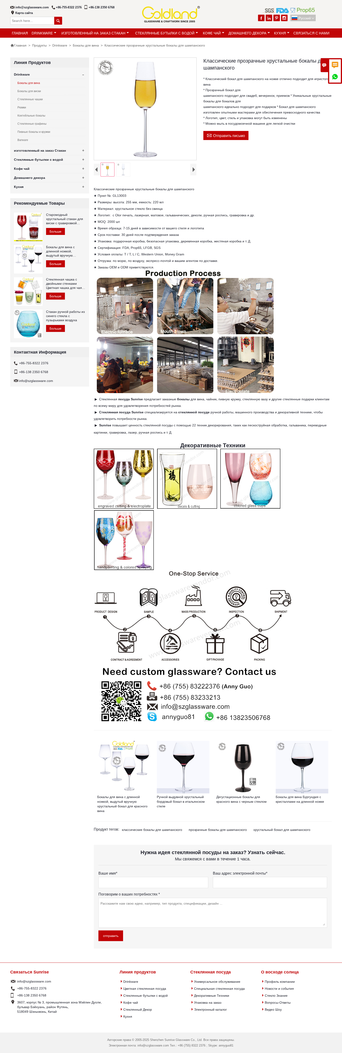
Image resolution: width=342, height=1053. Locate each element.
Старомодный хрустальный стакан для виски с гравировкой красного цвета (64, 219)
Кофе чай (212, 33)
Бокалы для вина (86, 45)
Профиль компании (280, 981)
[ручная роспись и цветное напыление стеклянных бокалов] (124, 568)
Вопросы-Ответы (278, 1002)
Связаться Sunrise (29, 972)
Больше (55, 231)
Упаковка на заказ (207, 1002)
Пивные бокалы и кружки (33, 132)
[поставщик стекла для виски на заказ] (193, 662)
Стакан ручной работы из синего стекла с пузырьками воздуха (65, 316)
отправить (110, 936)
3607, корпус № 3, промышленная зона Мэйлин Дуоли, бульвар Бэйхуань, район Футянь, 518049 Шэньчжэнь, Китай (59, 1006)
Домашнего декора (247, 33)
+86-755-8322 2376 (69, 7)
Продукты (39, 45)
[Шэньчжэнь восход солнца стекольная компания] (187, 724)
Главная (20, 33)
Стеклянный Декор (137, 1009)
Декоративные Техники (211, 995)
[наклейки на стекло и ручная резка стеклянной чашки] (187, 507)
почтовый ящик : (13, 981)
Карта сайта (24, 13)
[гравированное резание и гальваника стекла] (124, 507)
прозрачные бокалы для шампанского (218, 830)
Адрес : (13, 1007)
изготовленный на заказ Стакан (93, 33)
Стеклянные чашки (30, 99)
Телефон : (13, 988)
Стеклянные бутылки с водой (164, 33)
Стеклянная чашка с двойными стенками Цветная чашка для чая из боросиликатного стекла (64, 283)
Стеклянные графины (32, 123)
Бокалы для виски (29, 91)
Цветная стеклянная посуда (144, 988)
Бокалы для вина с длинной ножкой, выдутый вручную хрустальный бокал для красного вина (64, 251)
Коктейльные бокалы (31, 115)
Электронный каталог (210, 1009)
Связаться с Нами (311, 33)
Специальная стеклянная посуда (219, 988)
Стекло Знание (276, 995)
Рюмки (21, 107)
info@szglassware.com (32, 7)
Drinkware (42, 33)
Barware (22, 140)
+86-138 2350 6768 (101, 7)
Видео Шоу (273, 1009)
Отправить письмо (226, 135)
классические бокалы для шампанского (152, 830)
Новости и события (279, 988)
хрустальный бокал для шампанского (281, 830)
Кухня (280, 33)
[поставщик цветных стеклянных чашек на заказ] (250, 507)
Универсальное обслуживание (217, 981)
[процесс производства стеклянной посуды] (185, 392)
